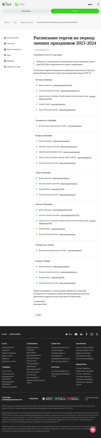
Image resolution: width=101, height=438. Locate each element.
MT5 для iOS (31, 361)
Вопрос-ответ (7, 356)
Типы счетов (7, 371)
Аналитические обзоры (85, 347)
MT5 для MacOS (33, 364)
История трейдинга (83, 368)
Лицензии (10, 43)
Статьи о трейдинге (83, 374)
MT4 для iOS (31, 375)
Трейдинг (6, 367)
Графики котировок (83, 353)
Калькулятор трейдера (84, 358)
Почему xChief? (13, 38)
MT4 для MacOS (33, 377)
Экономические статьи (85, 350)
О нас (15, 22)
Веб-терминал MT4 (34, 369)
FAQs (9, 55)
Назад (39, 315)
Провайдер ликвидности (60, 358)
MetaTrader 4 (31, 366)
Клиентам (55, 344)
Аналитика (81, 344)
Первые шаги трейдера (84, 371)
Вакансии (10, 61)
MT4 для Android (33, 372)
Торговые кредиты (58, 353)
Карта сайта (15, 334)
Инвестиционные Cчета (60, 347)
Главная (6, 22)
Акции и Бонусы (57, 350)
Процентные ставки (83, 356)
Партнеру (55, 367)
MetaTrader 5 (31, 353)
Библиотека (81, 364)
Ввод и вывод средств (59, 361)
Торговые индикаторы (84, 379)
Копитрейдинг (56, 356)
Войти (75, 11)
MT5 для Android (33, 358)
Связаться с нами (13, 67)
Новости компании (27, 22)
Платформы (32, 344)
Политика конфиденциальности (12, 398)
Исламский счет (8, 374)
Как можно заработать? (60, 371)
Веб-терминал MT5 (34, 355)
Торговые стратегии (83, 376)
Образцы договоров (9, 387)
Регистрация (26, 11)
